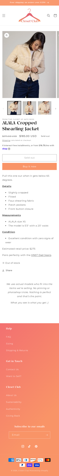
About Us (11, 395)
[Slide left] (3, 108)
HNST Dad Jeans (41, 255)
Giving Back (13, 415)
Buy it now (29, 166)
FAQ (8, 336)
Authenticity (13, 409)
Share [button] (9, 270)
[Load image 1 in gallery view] (14, 108)
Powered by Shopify (38, 471)
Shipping (6, 140)
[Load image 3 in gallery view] (44, 108)
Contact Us (12, 369)
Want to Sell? (13, 376)
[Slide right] (55, 108)
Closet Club (23, 471)
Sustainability (13, 402)
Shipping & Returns (17, 350)
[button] (3, 15)
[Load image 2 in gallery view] (29, 108)
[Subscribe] (46, 435)
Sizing (9, 343)
